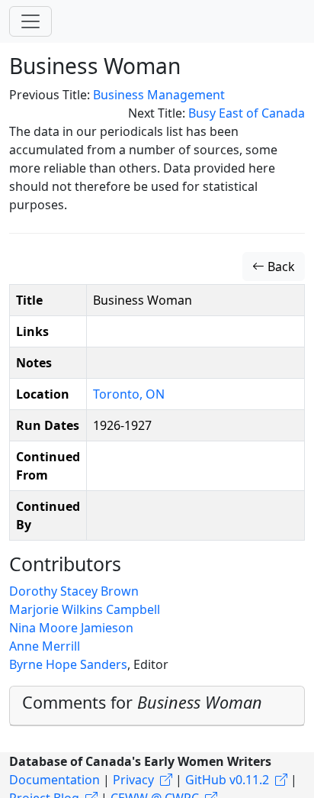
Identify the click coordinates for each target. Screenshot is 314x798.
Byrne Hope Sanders (68, 664)
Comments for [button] (142, 702)
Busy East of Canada (246, 113)
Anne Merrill (44, 646)
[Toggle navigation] (30, 21)
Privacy (133, 779)
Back (279, 266)
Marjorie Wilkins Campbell (84, 609)
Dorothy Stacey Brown (74, 591)
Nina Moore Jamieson (71, 627)
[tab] (157, 706)
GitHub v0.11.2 (227, 779)
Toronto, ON (129, 394)
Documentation (54, 779)
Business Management (159, 94)
